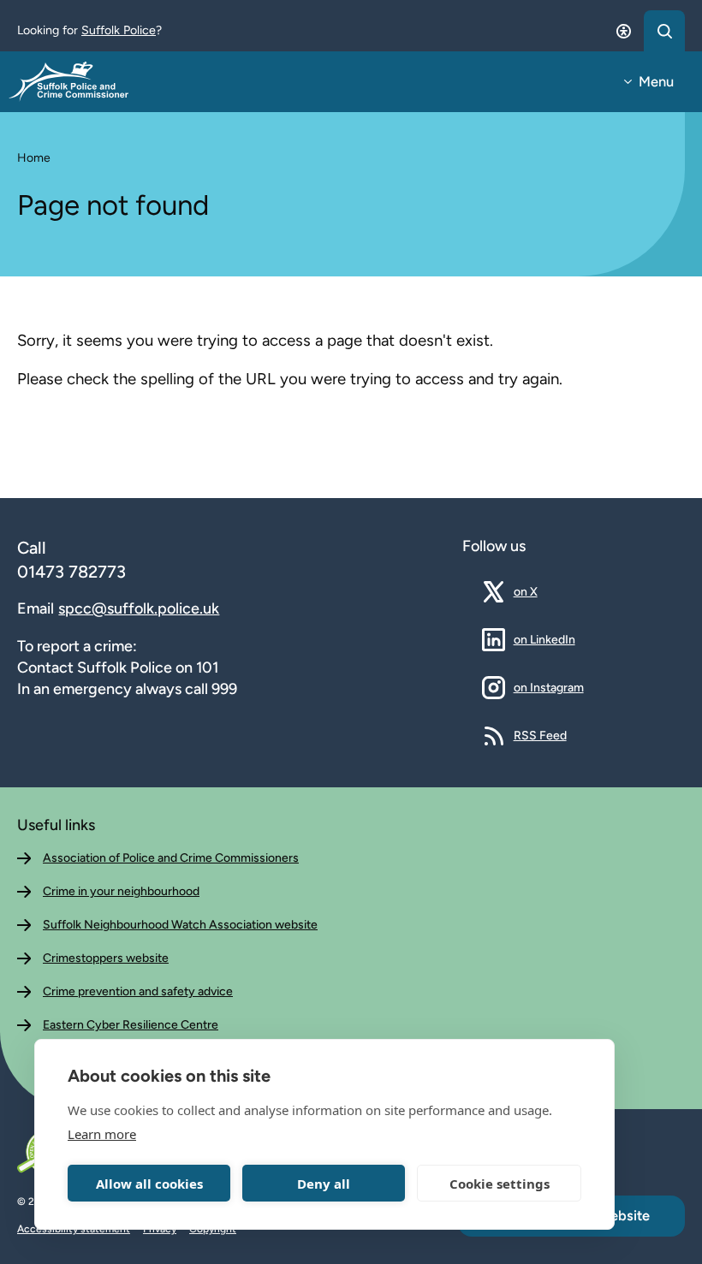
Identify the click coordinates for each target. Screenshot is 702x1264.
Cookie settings (499, 1183)
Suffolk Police (118, 30)
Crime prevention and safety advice (138, 991)
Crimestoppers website (106, 958)
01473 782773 (71, 571)
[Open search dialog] (664, 30)
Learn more (102, 1133)
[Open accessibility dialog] (623, 30)
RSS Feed (540, 735)
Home (34, 158)
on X (538, 591)
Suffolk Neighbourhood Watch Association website (180, 924)
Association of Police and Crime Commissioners (171, 858)
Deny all (323, 1183)
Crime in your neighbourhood (121, 891)
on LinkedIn (544, 639)
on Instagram (549, 687)
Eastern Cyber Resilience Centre (130, 1025)
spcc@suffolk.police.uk (138, 608)
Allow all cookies (149, 1183)
